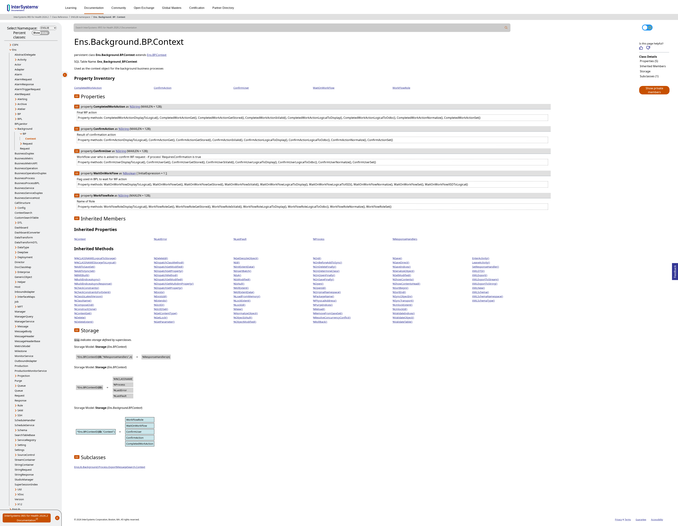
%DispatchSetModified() (168, 279)
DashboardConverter (27, 232)
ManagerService (24, 321)
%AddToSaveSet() (84, 266)
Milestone (21, 351)
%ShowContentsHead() (406, 283)
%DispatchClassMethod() (169, 262)
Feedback (675, 270)
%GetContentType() (165, 313)
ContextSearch (23, 212)
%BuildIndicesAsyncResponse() (93, 283)
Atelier (21, 109)
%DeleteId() (161, 258)
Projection (23, 375)
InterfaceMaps (26, 296)
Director (20, 262)
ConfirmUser (241, 87)
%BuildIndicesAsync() (87, 279)
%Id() (236, 262)
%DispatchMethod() (166, 275)
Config (21, 207)
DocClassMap (23, 267)
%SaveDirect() (400, 262)
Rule (20, 405)
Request (27, 143)
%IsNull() (238, 283)
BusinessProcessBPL (27, 183)
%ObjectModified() (244, 321)
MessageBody (23, 331)
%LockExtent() (242, 300)
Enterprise (23, 272)
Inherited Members (653, 66)
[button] (654, 90)
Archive (22, 104)
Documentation (94, 7)
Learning (70, 7)
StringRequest (23, 469)
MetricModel (22, 346)
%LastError (160, 239)
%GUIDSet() (161, 309)
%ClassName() (82, 300)
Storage (645, 71)
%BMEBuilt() (81, 275)
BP (114, 17)
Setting (21, 445)
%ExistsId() (160, 296)
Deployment (24, 257)
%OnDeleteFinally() (324, 266)
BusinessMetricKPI (26, 163)
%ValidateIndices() (403, 313)
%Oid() (317, 258)
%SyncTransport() (403, 300)
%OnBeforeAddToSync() (327, 262)
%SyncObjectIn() (402, 296)
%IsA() (237, 275)
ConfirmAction (162, 87)
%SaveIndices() (401, 266)
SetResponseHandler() (485, 266)
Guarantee (641, 519)
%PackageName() (323, 296)
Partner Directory (223, 7)
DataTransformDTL (26, 242)
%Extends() (160, 300)
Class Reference (60, 17)
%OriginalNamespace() (327, 292)
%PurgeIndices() (323, 304)
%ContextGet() (83, 313)
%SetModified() (401, 275)
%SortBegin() (400, 288)
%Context (80, 239)
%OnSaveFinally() (323, 279)
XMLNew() (478, 288)
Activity (21, 59)
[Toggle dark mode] (647, 28)
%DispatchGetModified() (168, 266)
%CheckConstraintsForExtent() (92, 292)
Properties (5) (649, 61)
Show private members (654, 90)
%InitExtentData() (244, 266)
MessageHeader (24, 336)
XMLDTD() (478, 271)
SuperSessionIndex (26, 484)
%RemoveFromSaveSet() (328, 313)
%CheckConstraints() (86, 288)
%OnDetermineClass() (326, 271)
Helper (21, 282)
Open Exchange (144, 7)
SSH (19, 415)
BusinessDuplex (24, 153)
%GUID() (159, 304)
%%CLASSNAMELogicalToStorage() (95, 258)
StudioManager (24, 479)
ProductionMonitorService (31, 370)
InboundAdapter (25, 291)
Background (105, 17)
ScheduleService (24, 425)
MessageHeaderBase (27, 341)
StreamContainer (25, 459)
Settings (19, 450)
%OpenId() (319, 288)
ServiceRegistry (26, 440)
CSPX (15, 44)
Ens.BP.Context (156, 55)
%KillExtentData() (243, 292)
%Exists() (159, 292)
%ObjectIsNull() (242, 317)
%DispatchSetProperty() (168, 288)
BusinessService (24, 188)
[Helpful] (641, 48)
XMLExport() (479, 275)
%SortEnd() (399, 292)
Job (17, 301)
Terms (628, 519)
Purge (18, 380)
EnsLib (16, 509)
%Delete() (80, 317)
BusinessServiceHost (27, 198)
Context (121, 17)
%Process (318, 239)
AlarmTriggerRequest (27, 89)
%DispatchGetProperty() (168, 271)
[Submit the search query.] (506, 27)
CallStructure (22, 203)
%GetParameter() (164, 321)
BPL (19, 119)
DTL (19, 222)
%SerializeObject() (403, 271)
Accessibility (657, 519)
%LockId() (239, 304)
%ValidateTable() (402, 321)
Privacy (618, 519)
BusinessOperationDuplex (30, 173)
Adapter (19, 69)
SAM (20, 410)
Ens (95, 17)
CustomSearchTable (26, 217)
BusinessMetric (24, 158)
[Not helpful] (648, 48)
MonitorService (24, 356)
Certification (197, 7)
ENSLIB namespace (80, 17)
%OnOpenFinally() (324, 275)
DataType (23, 247)
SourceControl (26, 454)
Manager (20, 311)
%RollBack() (320, 321)
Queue (21, 385)
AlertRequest (22, 94)
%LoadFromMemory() (246, 296)
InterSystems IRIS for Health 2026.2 (31, 17)
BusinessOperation (26, 168)
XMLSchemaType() (483, 300)
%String (135, 107)
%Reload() (319, 309)
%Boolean (129, 173)
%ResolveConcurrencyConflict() (332, 317)
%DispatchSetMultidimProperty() (174, 283)
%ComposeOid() (84, 304)
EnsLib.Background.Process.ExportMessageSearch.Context (109, 467)
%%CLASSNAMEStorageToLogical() (95, 262)
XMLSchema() (480, 292)
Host (17, 286)
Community (118, 7)
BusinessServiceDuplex (29, 193)
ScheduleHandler (25, 420)
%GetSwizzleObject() (245, 258)
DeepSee (22, 252)
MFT (20, 306)
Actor (18, 64)
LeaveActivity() (481, 262)
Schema (22, 430)
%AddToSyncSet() (84, 271)
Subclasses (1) (649, 76)
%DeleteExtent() (83, 321)
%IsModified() (241, 279)
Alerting (22, 99)
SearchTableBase (25, 435)
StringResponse (24, 474)
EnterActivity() (480, 258)
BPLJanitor (21, 123)
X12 (19, 504)
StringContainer (24, 464)
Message (22, 326)
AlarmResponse (24, 84)
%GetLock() (161, 317)
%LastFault (239, 239)
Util (19, 489)
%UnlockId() (399, 309)
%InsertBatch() (242, 271)
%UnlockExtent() (402, 304)
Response (20, 400)
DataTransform (24, 237)
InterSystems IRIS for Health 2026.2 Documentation (27, 518)
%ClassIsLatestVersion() (88, 296)
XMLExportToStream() (485, 279)
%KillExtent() (241, 288)
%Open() (318, 283)
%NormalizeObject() (245, 313)
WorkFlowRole (401, 87)
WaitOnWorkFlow (323, 87)
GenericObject (23, 277)
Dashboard (21, 227)
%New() (238, 309)
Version (19, 499)
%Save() (397, 258)
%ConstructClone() (85, 309)
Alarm (18, 74)
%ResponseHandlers (404, 239)
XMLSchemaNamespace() (487, 296)
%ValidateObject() (403, 317)
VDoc (20, 494)
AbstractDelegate (25, 54)
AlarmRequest (23, 79)
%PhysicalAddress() (325, 300)
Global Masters (171, 7)
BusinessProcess (25, 178)
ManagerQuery (24, 316)
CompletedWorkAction (88, 87)
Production (21, 366)
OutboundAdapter (26, 361)
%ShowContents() (403, 279)
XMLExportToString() (484, 283)
